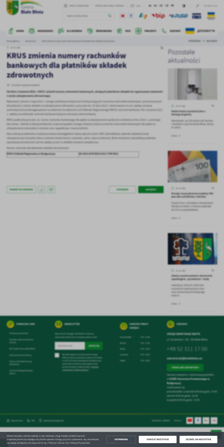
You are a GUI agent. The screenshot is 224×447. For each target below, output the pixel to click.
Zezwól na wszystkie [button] (198, 439)
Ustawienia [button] (121, 439)
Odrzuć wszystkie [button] (158, 439)
